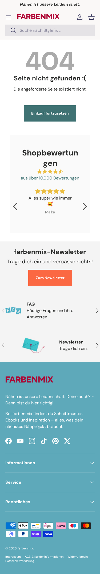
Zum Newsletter (50, 277)
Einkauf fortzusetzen (50, 113)
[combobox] (50, 30)
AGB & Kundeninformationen (44, 557)
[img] (50, 171)
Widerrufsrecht (77, 557)
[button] (91, 17)
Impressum (13, 557)
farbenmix (25, 548)
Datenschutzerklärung (19, 561)
